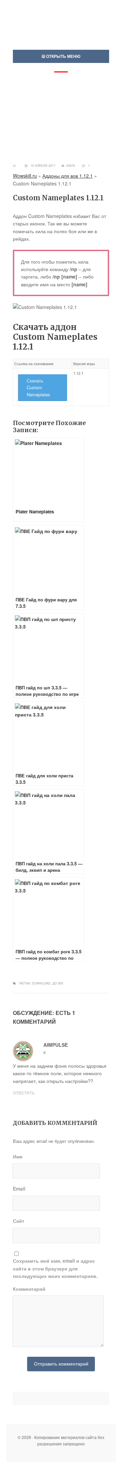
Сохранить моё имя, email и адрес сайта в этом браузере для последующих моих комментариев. (55, 1268)
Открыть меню (62, 56)
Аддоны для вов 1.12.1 (67, 175)
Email (19, 1188)
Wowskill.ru (25, 175)
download (41, 983)
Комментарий (29, 1288)
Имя (17, 1156)
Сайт (18, 1220)
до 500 (58, 983)
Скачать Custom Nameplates (38, 387)
